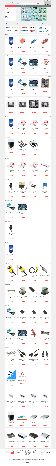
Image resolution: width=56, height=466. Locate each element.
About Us (34, 5)
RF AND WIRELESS (7, 17)
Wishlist (34, 452)
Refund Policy (27, 451)
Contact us (18, 452)
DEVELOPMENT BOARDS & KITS (9, 13)
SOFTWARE (6, 16)
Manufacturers (18, 5)
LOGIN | (47, 0)
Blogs (30, 5)
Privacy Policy (27, 454)
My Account (34, 451)
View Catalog (45, 91)
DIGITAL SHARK (7, 7)
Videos (28, 5)
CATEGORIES (6, 8)
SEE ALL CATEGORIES (7, 20)
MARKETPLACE (7, 12)
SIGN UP (50, 0)
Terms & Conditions (27, 453)
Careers (36, 5)
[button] (42, 0)
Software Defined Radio (24, 5)
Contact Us (39, 5)
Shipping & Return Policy (28, 452)
